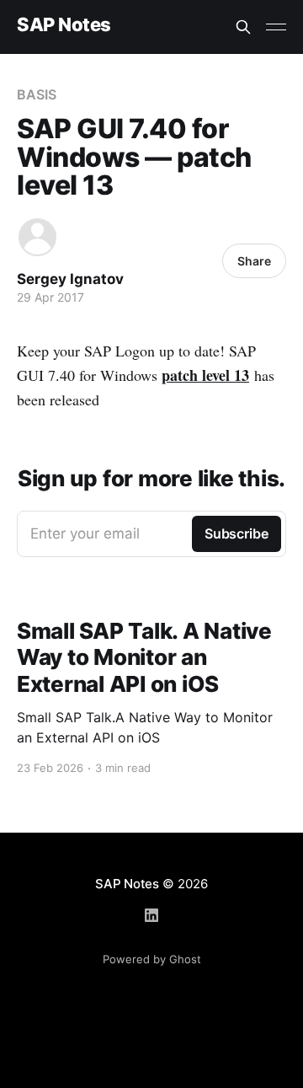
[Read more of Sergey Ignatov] (37, 237)
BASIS (36, 94)
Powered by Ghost (152, 959)
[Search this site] (243, 26)
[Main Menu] (276, 27)
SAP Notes (64, 25)
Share (254, 261)
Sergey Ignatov (70, 279)
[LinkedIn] (151, 915)
